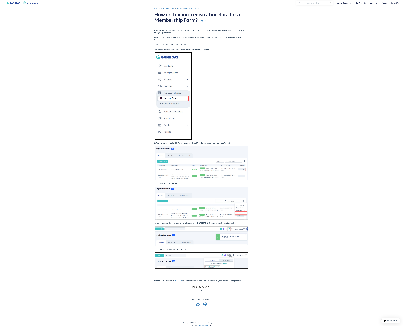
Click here (178, 280)
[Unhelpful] (205, 305)
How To (179, 9)
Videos (384, 3)
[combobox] (316, 3)
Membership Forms (167, 9)
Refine (299, 3)
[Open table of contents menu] (4, 2)
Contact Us (395, 3)
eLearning (373, 3)
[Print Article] (202, 20)
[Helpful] (198, 305)
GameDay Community (343, 3)
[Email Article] (204, 20)
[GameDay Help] (23, 2)
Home (156, 9)
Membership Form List (191, 9)
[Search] (330, 3)
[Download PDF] (200, 20)
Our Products (361, 3)
